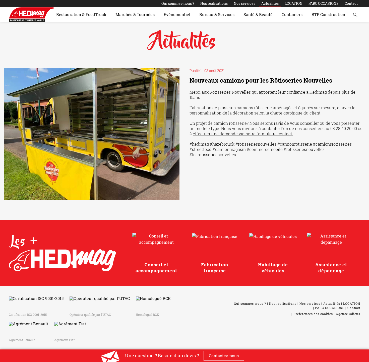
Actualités (270, 3)
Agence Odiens (348, 314)
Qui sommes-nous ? (177, 3)
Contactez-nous (224, 355)
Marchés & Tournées (135, 14)
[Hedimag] (31, 14)
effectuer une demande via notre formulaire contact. (243, 133)
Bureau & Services (216, 14)
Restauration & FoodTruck (81, 14)
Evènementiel (177, 14)
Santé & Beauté (258, 14)
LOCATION (293, 3)
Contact (351, 3)
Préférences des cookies (313, 314)
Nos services (244, 3)
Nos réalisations (214, 3)
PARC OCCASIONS (324, 3)
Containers (292, 14)
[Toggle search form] (355, 14)
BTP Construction (328, 14)
